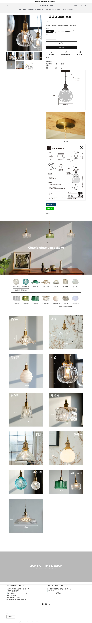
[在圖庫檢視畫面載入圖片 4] (38, 56)
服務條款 (36, 621)
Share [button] (48, 213)
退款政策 (26, 621)
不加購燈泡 (50, 31)
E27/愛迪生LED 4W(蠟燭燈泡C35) (64, 31)
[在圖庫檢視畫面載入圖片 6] (20, 65)
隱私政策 (31, 621)
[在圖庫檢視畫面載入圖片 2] (20, 56)
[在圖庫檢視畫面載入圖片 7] (29, 65)
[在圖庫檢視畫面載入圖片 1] (10, 56)
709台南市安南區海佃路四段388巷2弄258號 (59, 589)
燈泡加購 (51, 54)
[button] (8, 5)
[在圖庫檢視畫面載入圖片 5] (10, 65)
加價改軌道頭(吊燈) (66, 54)
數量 (47, 34)
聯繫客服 (79, 54)
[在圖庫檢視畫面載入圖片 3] (29, 56)
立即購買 (61, 47)
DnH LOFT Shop (13, 621)
